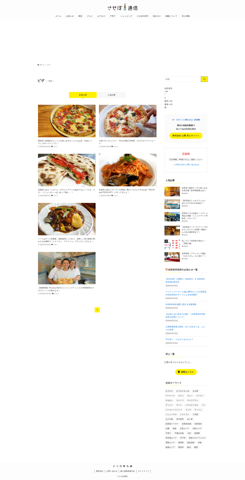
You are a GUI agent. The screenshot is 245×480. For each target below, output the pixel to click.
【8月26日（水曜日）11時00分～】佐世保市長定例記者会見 (185, 280)
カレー (190, 396)
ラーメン (198, 410)
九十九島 (169, 419)
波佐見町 (191, 442)
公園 (167, 428)
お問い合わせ (111, 471)
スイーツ (180, 400)
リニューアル (171, 414)
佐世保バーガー (172, 424)
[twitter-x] (117, 466)
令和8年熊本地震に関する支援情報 (180, 304)
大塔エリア (184, 428)
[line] (124, 466)
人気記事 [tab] (112, 95)
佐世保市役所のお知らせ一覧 (183, 269)
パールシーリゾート (174, 410)
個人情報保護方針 (127, 471)
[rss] (127, 466)
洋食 (200, 442)
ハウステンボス (191, 405)
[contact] (131, 466)
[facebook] (114, 466)
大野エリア (197, 428)
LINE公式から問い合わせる (187, 164)
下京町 (195, 414)
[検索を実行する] (204, 79)
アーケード (170, 396)
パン (203, 405)
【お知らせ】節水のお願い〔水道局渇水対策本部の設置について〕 (185, 315)
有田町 (181, 442)
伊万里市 (180, 419)
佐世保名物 (186, 424)
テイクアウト (192, 400)
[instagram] (121, 466)
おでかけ (169, 391)
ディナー (169, 405)
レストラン (184, 414)
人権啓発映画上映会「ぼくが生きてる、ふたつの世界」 (185, 328)
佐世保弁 (198, 424)
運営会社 (99, 471)
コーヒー (199, 396)
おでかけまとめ (182, 391)
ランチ (188, 410)
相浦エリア (170, 447)
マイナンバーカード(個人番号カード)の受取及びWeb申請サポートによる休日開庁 (186, 293)
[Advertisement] (122, 41)
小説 (189, 433)
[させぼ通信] (122, 7)
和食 (174, 428)
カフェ (181, 396)
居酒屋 (197, 433)
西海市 (181, 447)
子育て (168, 433)
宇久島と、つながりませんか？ (179, 339)
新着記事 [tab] (83, 95)
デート (179, 405)
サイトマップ (143, 471)
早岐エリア (170, 442)
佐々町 (190, 419)
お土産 (195, 391)
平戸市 (183, 438)
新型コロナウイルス (197, 438)
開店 (196, 447)
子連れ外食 (179, 433)
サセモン (169, 400)
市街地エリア (171, 438)
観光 (189, 447)
